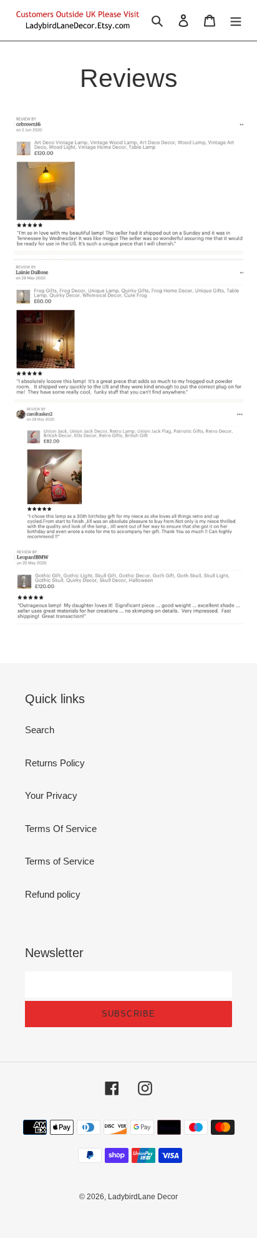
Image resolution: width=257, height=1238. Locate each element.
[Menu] (236, 20)
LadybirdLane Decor (143, 1196)
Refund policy (52, 894)
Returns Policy (55, 763)
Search (39, 729)
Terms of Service (59, 861)
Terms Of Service (61, 828)
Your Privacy (51, 795)
